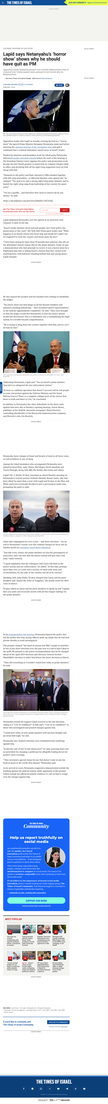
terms (62, 213)
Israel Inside (14, 1008)
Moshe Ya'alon (8, 1012)
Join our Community (77, 2)
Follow (20, 84)
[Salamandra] (65, 1100)
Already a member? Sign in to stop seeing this (36, 906)
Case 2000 (53, 1010)
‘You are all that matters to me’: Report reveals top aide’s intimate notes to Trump (13, 966)
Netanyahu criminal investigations (14, 1010)
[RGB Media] (53, 1100)
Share (60, 85)
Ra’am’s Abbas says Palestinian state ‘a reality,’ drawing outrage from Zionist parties (58, 967)
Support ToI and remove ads (96, 3)
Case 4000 (61, 1010)
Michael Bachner (11, 84)
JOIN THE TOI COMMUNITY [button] (58, 1022)
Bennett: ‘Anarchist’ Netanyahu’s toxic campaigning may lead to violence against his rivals (44, 940)
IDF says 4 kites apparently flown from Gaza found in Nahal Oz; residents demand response (43, 967)
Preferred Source (46, 78)
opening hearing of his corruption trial (33, 147)
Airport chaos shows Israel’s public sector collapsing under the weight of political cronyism (28, 967)
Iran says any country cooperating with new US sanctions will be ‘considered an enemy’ (13, 941)
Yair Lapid (23, 1008)
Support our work (36, 900)
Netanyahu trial (31, 1008)
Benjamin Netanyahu (44, 1008)
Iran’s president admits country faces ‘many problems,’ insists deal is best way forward (28, 941)
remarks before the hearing (21, 634)
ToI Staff (29, 84)
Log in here (64, 1026)
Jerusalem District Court (33, 1010)
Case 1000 (45, 1010)
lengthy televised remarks (24, 158)
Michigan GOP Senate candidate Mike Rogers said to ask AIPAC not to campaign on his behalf (59, 941)
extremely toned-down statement (35, 547)
